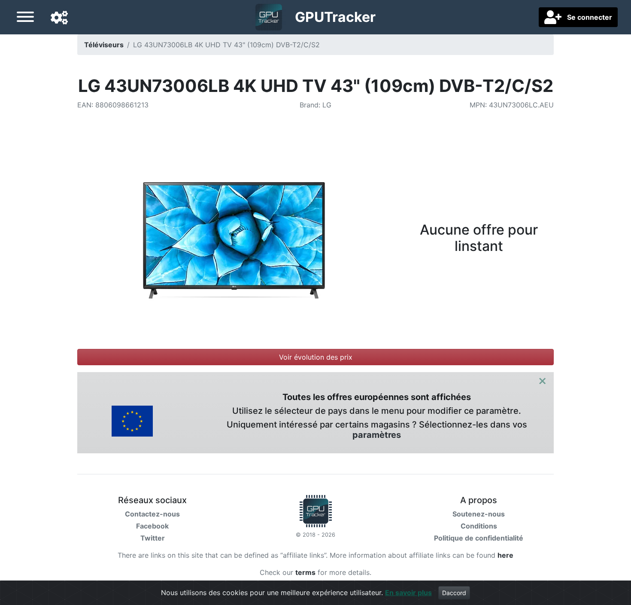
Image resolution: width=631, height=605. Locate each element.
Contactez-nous (152, 514)
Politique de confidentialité (478, 538)
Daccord (454, 592)
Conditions (479, 526)
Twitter (152, 538)
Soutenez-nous (478, 514)
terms (305, 572)
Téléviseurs (104, 44)
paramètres (376, 435)
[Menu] (25, 18)
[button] (59, 18)
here (505, 555)
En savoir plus (408, 592)
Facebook (152, 526)
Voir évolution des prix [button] (315, 357)
